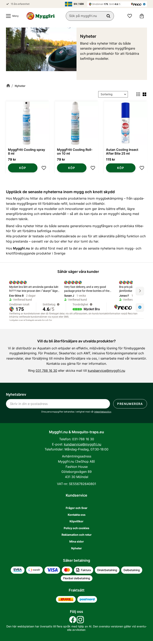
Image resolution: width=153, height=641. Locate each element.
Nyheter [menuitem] (76, 548)
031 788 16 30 (46, 371)
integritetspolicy (102, 411)
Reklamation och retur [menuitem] (77, 534)
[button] (11, 16)
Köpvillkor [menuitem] (76, 521)
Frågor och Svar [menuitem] (76, 508)
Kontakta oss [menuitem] (76, 514)
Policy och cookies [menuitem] (76, 528)
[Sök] (108, 16)
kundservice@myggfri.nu (106, 371)
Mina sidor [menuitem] (76, 541)
